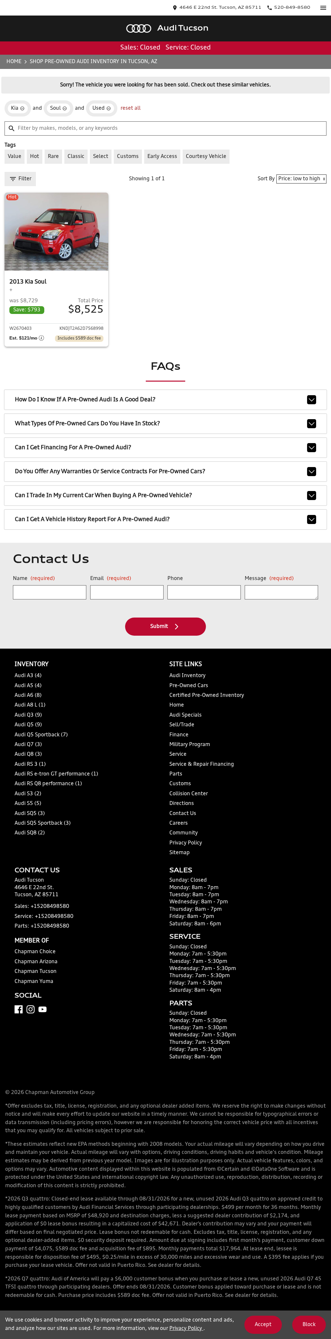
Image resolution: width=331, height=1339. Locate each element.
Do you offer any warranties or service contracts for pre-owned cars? (110, 471)
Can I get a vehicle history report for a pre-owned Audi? (92, 519)
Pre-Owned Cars (188, 685)
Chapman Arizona (36, 962)
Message (269, 578)
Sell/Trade (181, 725)
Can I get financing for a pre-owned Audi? (73, 448)
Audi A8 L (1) (30, 705)
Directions (181, 803)
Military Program (189, 744)
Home (13, 61)
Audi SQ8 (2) (30, 833)
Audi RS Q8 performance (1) (48, 784)
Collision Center (188, 794)
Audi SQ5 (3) (30, 813)
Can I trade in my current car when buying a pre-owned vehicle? (103, 495)
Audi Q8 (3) (28, 754)
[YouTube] (42, 1009)
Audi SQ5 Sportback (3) (43, 823)
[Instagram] (30, 1009)
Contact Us (182, 813)
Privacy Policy (185, 843)
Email (110, 578)
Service (178, 754)
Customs (180, 784)
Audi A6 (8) (28, 695)
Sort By (266, 179)
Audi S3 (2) (28, 794)
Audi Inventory (187, 675)
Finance (178, 735)
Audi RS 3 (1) (30, 764)
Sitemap (179, 852)
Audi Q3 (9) (28, 715)
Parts (175, 774)
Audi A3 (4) (28, 675)
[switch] (323, 8)
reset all (131, 108)
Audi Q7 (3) (28, 744)
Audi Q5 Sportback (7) (41, 735)
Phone (175, 578)
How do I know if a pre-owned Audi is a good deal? (85, 400)
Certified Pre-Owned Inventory (206, 695)
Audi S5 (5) (28, 803)
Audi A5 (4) (28, 685)
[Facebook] (18, 1009)
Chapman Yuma (34, 981)
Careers (178, 823)
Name (34, 578)
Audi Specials (185, 715)
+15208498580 (50, 906)
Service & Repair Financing (201, 764)
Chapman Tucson (36, 971)
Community (183, 833)
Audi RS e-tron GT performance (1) (56, 774)
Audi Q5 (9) (28, 725)
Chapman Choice (35, 951)
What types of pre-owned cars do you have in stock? (87, 424)
